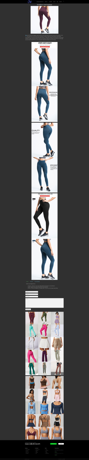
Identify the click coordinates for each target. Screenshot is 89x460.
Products (46, 1)
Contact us (60, 1)
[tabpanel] (44, 286)
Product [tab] (27, 281)
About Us (54, 1)
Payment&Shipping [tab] (37, 281)
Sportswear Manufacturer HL (40, 1)
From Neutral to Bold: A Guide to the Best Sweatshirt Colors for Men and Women (59, 450)
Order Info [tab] (31, 281)
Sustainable (50, 1)
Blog (57, 1)
